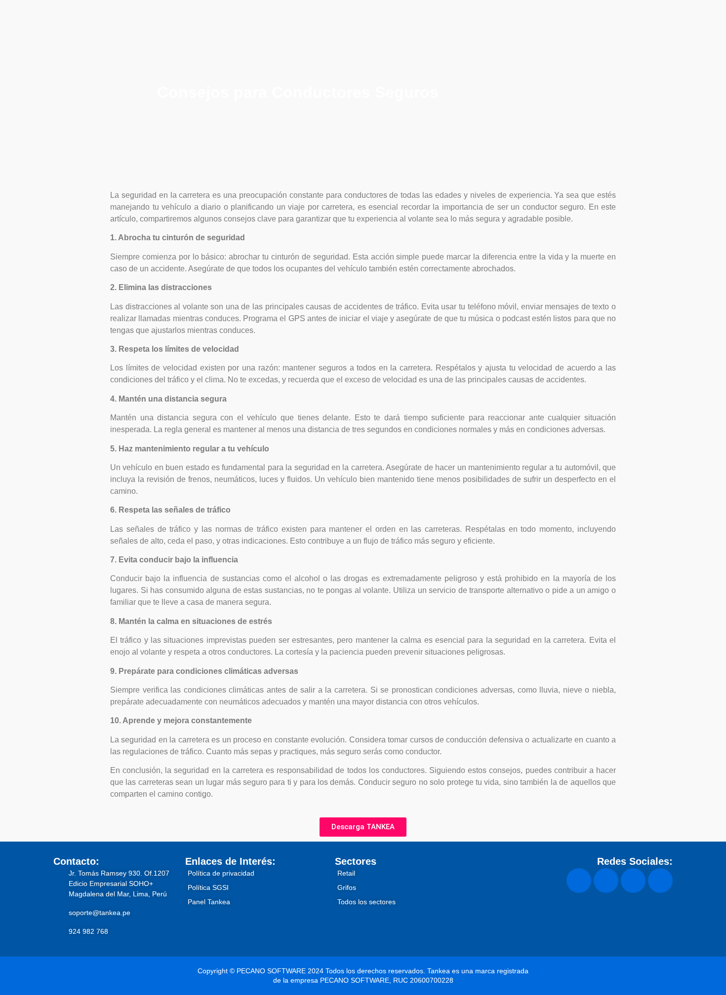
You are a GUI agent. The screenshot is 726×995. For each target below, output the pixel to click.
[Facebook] (578, 880)
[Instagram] (606, 880)
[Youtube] (660, 880)
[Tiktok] (633, 880)
